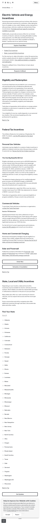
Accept (7, 514)
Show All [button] (4, 315)
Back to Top (5, 120)
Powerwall (27, 251)
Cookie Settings (11, 510)
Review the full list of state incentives (23, 151)
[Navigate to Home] (8, 2)
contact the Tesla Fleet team (10, 208)
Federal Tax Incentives (10, 50)
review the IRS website (9, 227)
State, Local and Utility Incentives (14, 53)
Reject (17, 514)
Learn (20, 518)
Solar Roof (12, 253)
